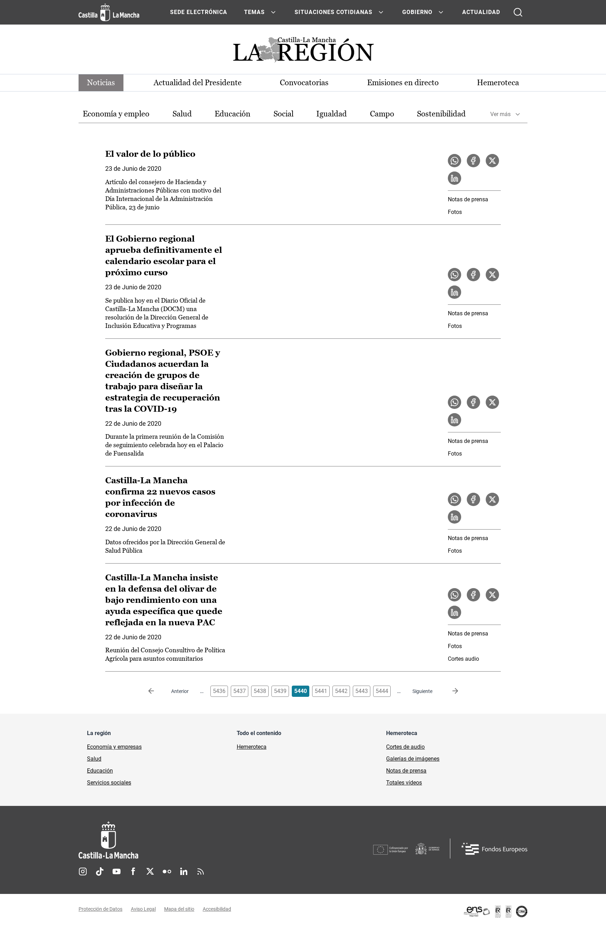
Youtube (116, 871)
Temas (254, 12)
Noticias (101, 82)
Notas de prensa (468, 199)
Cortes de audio (405, 746)
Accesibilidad (217, 909)
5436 (219, 691)
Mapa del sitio (179, 909)
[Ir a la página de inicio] (109, 12)
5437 (239, 691)
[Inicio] (174, 840)
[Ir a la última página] (449, 691)
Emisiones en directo (403, 82)
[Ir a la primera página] (157, 691)
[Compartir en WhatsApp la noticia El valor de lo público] (454, 160)
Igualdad (331, 113)
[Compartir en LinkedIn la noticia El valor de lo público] (454, 178)
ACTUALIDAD (481, 12)
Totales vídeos (404, 782)
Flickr (167, 871)
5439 (280, 691)
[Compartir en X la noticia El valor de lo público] (492, 160)
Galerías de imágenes (412, 758)
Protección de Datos (100, 909)
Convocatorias (304, 82)
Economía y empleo (116, 113)
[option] (116, 114)
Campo (382, 113)
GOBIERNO (417, 12)
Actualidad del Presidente (198, 82)
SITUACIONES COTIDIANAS (333, 12)
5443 (361, 691)
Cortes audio (463, 658)
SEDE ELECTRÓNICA (198, 12)
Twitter (150, 871)
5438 (260, 691)
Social (284, 113)
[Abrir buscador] (518, 12)
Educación (232, 113)
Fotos (455, 212)
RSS (200, 871)
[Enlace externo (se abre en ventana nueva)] (495, 911)
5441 (321, 691)
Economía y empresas (114, 746)
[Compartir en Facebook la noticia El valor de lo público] (473, 160)
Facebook (133, 871)
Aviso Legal (143, 909)
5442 (341, 691)
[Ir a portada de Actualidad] (303, 51)
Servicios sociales (109, 782)
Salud (182, 113)
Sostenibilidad (441, 113)
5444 (382, 691)
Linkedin (183, 871)
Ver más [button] (500, 114)
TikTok (99, 871)
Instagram (82, 871)
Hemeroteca (498, 82)
